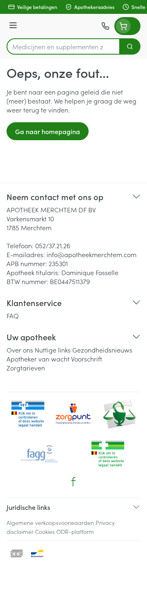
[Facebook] (73, 482)
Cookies (45, 531)
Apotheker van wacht (38, 358)
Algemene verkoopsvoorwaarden (50, 522)
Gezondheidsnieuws (102, 349)
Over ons (20, 349)
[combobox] (63, 46)
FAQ (13, 315)
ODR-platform (75, 531)
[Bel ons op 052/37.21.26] (105, 26)
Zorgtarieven (26, 367)
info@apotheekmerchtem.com (91, 254)
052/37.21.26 (52, 245)
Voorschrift (86, 358)
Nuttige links (53, 349)
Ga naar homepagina (47, 131)
